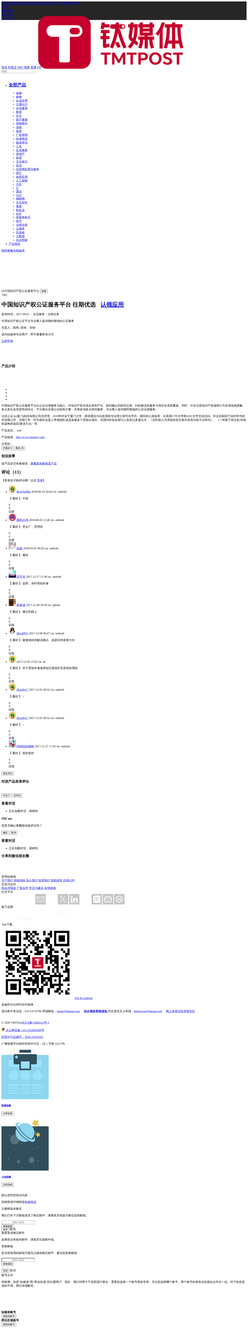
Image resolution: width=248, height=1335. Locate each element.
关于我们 (7, 880)
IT (17, 188)
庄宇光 (21, 576)
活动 (28, 3)
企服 (10, 3)
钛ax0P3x (22, 633)
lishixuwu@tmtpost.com (148, 1011)
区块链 (20, 232)
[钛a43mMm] (13, 491)
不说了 (6, 795)
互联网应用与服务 (27, 169)
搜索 (19, 206)
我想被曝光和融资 (13, 250)
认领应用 (112, 304)
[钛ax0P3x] (13, 633)
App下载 (6, 14)
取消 (13, 832)
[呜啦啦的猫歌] (13, 746)
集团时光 (48, 3)
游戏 (19, 127)
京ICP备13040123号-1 (35, 1022)
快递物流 (22, 138)
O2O (19, 195)
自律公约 (69, 880)
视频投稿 (7, 10)
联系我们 (44, 880)
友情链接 (50, 888)
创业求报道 (8, 888)
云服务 (20, 228)
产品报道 (14, 243)
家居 (19, 157)
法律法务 (22, 224)
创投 (16, 3)
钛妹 (20, 548)
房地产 (20, 153)
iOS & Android (83, 998)
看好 (20, 448)
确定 (5, 832)
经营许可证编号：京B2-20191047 (22, 1037)
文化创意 (22, 202)
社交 (19, 115)
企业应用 (22, 100)
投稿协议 (30, 1201)
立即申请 (7, 341)
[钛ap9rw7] (13, 689)
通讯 (19, 191)
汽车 (19, 184)
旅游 (19, 131)
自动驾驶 (22, 240)
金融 (19, 92)
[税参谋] (13, 605)
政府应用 (22, 176)
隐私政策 (56, 880)
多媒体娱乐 (23, 217)
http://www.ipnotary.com (30, 437)
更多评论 (7, 773)
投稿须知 (19, 880)
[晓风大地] (13, 520)
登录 (40, 480)
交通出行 (22, 104)
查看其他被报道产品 (44, 463)
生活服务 (22, 150)
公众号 (58, 3)
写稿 (4, 7)
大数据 (20, 236)
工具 (19, 146)
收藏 (43, 291)
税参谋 (21, 605)
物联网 (20, 198)
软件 (19, 221)
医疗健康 (22, 119)
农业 (19, 165)
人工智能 (22, 180)
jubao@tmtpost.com (68, 1011)
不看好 (7, 448)
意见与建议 (36, 888)
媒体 (4, 3)
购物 (19, 96)
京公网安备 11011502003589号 (24, 1030)
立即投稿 (7, 1113)
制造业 (20, 210)
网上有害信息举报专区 (180, 1011)
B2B (18, 213)
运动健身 (22, 108)
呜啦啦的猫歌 (25, 746)
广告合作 (22, 888)
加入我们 (32, 880)
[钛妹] (13, 548)
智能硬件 (22, 123)
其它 (19, 173)
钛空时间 (36, 3)
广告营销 (22, 134)
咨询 (22, 3)
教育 (19, 112)
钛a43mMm (24, 491)
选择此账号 (9, 1316)
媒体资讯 (22, 142)
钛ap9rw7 (22, 689)
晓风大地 (22, 520)
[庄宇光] (13, 576)
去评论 (17, 795)
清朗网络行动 (71, 3)
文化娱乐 (22, 161)
